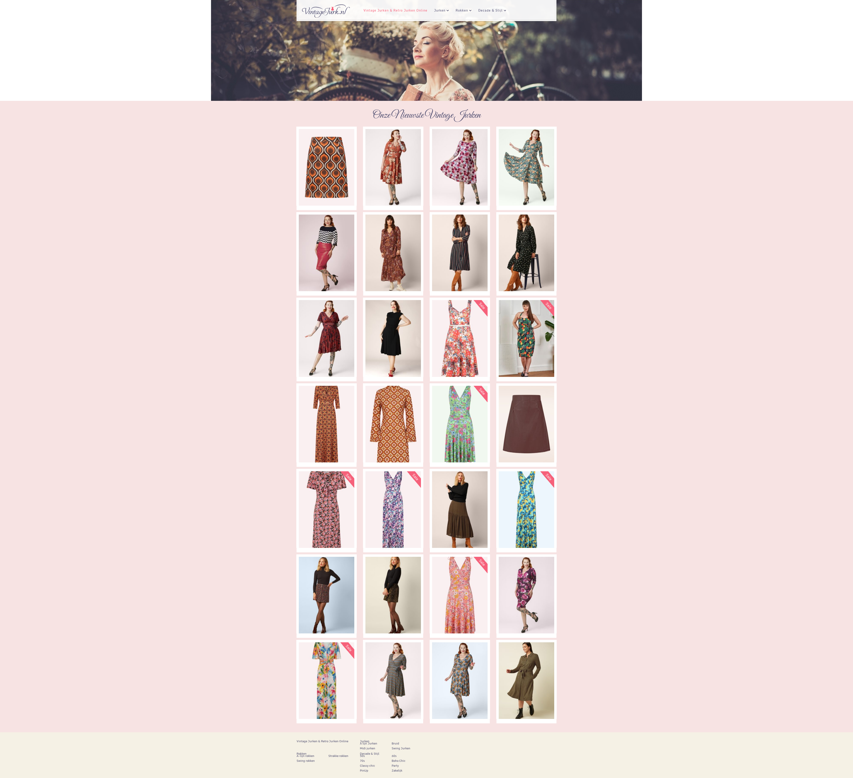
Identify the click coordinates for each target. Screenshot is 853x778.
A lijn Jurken (368, 743)
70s (362, 760)
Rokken (460, 11)
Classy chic (367, 765)
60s (394, 756)
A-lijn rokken (305, 756)
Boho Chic (398, 760)
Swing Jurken (401, 748)
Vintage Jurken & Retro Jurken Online (395, 10)
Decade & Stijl (489, 11)
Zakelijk (397, 770)
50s (362, 756)
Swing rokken (306, 760)
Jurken (438, 11)
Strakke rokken (338, 756)
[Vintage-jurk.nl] (326, 9)
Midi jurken (367, 748)
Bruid (395, 743)
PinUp (364, 770)
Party (395, 765)
